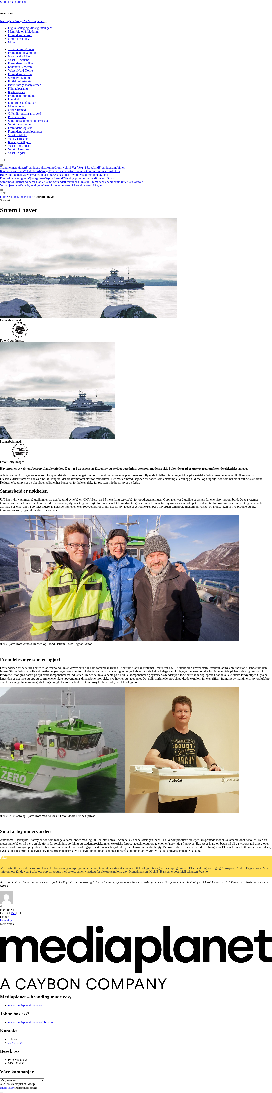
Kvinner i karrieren (20, 67)
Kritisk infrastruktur (20, 81)
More (11, 42)
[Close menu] (1, 190)
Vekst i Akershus (18, 149)
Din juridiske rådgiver (21, 102)
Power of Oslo (17, 117)
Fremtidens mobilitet (21, 63)
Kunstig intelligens (19, 142)
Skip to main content (13, 1)
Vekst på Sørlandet (19, 124)
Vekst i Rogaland (18, 59)
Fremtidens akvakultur (22, 52)
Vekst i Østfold (17, 135)
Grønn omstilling (18, 38)
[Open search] (1, 165)
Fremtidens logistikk (20, 128)
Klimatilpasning (18, 88)
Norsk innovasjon (22, 196)
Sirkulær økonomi (19, 77)
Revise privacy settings (26, 1087)
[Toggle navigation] (45, 22)
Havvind (13, 99)
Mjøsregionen (16, 106)
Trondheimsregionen (21, 49)
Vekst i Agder (16, 153)
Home (4, 196)
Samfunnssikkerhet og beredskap (28, 120)
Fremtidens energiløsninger (25, 131)
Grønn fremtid (17, 110)
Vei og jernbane (18, 138)
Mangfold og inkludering (23, 31)
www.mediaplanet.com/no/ (25, 1005)
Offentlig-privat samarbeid (24, 113)
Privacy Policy (7, 1087)
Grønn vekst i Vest (19, 56)
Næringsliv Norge (21, 21)
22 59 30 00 (15, 1042)
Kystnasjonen (16, 92)
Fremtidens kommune (21, 95)
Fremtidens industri (20, 74)
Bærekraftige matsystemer (24, 85)
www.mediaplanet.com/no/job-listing (31, 1022)
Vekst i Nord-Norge (20, 70)
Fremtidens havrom (20, 35)
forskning (6, 920)
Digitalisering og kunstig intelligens (30, 28)
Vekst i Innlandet (18, 145)
